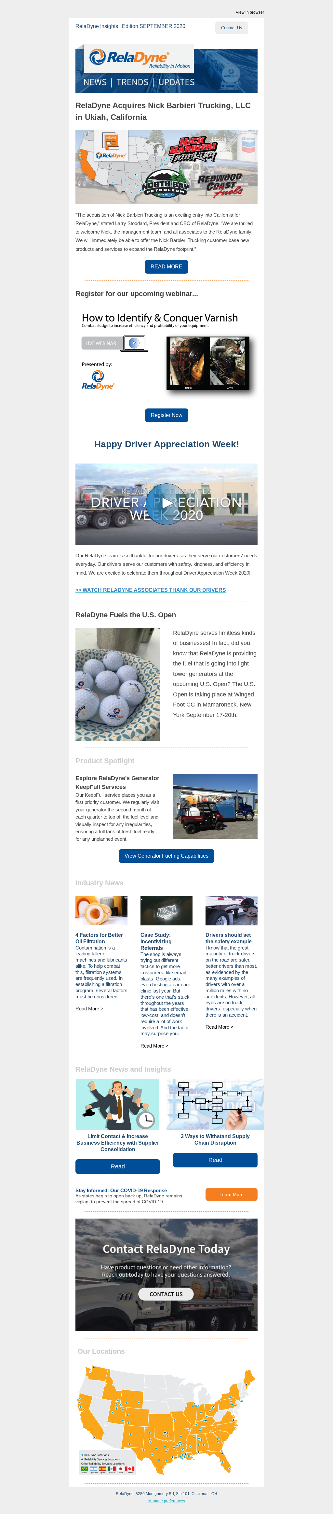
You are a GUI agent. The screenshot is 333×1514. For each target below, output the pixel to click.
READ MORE (166, 266)
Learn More (232, 1194)
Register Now (166, 415)
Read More (153, 1046)
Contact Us (231, 27)
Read (118, 1166)
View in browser (250, 12)
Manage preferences (166, 1501)
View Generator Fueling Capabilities (166, 856)
